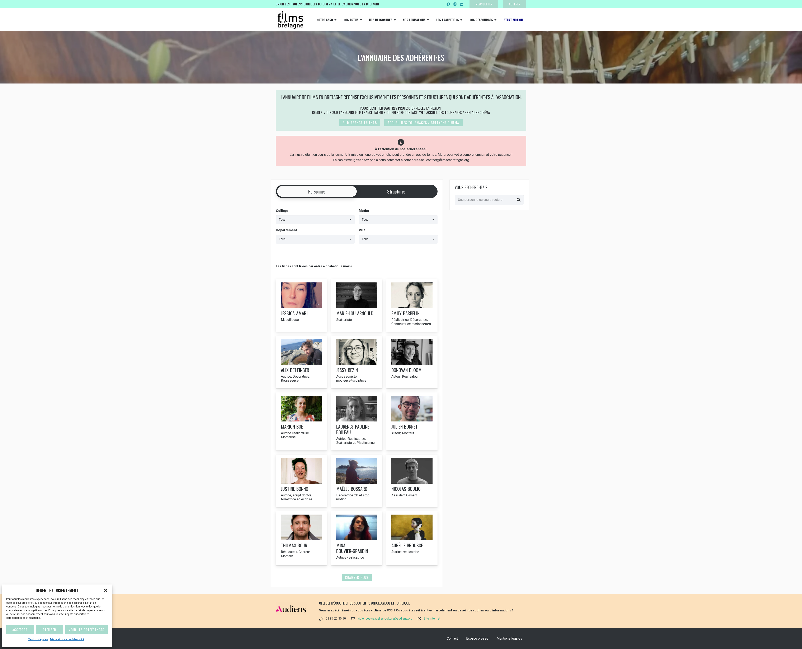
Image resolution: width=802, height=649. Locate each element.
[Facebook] (448, 4)
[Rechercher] (519, 200)
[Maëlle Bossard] (356, 481)
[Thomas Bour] (301, 538)
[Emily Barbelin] (412, 305)
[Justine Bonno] (301, 481)
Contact (452, 638)
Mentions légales (38, 639)
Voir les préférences (86, 629)
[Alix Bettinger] (301, 362)
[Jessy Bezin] (356, 362)
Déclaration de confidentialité (67, 639)
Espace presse (477, 638)
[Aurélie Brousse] (412, 538)
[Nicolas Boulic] (412, 481)
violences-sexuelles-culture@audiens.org (385, 618)
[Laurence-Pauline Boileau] (356, 421)
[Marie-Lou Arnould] (356, 305)
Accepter (20, 629)
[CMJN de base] (290, 19)
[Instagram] (455, 4)
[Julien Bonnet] (412, 421)
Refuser (49, 629)
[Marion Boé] (301, 421)
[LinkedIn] (461, 4)
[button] (106, 590)
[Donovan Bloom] (412, 362)
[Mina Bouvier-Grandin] (356, 538)
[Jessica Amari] (301, 305)
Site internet (432, 618)
